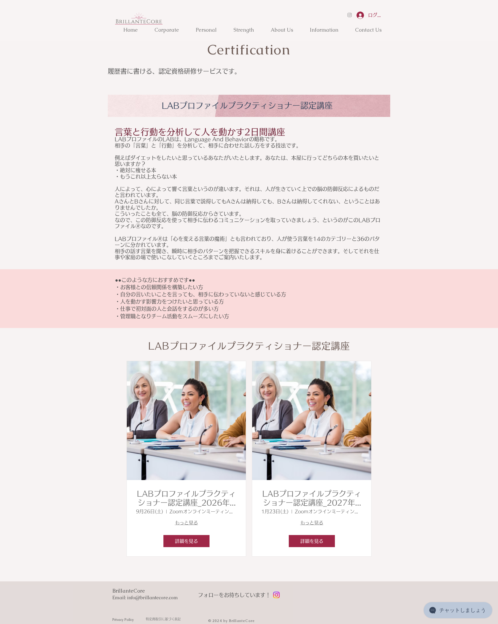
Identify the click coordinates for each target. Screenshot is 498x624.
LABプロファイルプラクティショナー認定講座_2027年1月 (311, 498)
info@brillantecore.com (152, 598)
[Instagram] (276, 595)
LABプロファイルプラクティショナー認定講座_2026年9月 (186, 498)
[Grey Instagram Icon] (349, 15)
